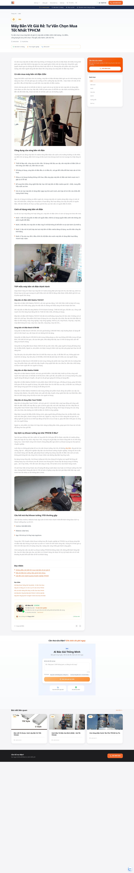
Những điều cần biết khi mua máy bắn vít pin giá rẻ (33, 570)
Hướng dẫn (93, 99)
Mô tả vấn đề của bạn (49, 661)
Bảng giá (45, 3)
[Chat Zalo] (130, 869)
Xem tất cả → (119, 710)
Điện (19, 13)
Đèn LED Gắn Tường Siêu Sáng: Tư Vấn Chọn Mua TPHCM (29, 590)
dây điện (68, 448)
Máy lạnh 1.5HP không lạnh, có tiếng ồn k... (59, 674)
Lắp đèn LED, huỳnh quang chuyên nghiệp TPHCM (32, 576)
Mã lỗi (92, 96)
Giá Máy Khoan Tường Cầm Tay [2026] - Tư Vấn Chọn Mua (29, 585)
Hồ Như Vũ (29, 605)
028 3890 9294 (106, 68)
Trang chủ (13, 13)
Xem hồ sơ (39, 612)
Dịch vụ (36, 3)
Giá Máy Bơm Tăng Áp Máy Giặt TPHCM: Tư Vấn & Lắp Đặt (29, 593)
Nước (91, 88)
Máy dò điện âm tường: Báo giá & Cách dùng (30, 573)
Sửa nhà (92, 92)
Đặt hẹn (62, 3)
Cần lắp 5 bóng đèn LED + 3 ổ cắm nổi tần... (79, 674)
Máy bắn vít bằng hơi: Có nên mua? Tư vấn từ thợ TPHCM (29, 588)
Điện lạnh (92, 85)
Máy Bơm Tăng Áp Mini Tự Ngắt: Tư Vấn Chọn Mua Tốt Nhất (29, 595)
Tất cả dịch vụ (53, 3)
